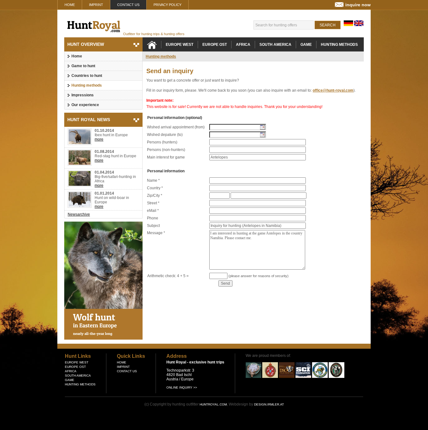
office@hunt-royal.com (333, 90)
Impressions (82, 95)
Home (70, 5)
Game (306, 44)
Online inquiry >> (181, 387)
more (99, 139)
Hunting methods (86, 85)
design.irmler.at (269, 404)
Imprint (96, 5)
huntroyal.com (213, 404)
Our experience (85, 105)
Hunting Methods (339, 44)
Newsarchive (79, 214)
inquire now (358, 4)
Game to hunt (83, 66)
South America (275, 44)
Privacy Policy (167, 5)
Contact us (128, 5)
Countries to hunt (86, 75)
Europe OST (214, 44)
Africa (243, 44)
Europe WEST (179, 44)
